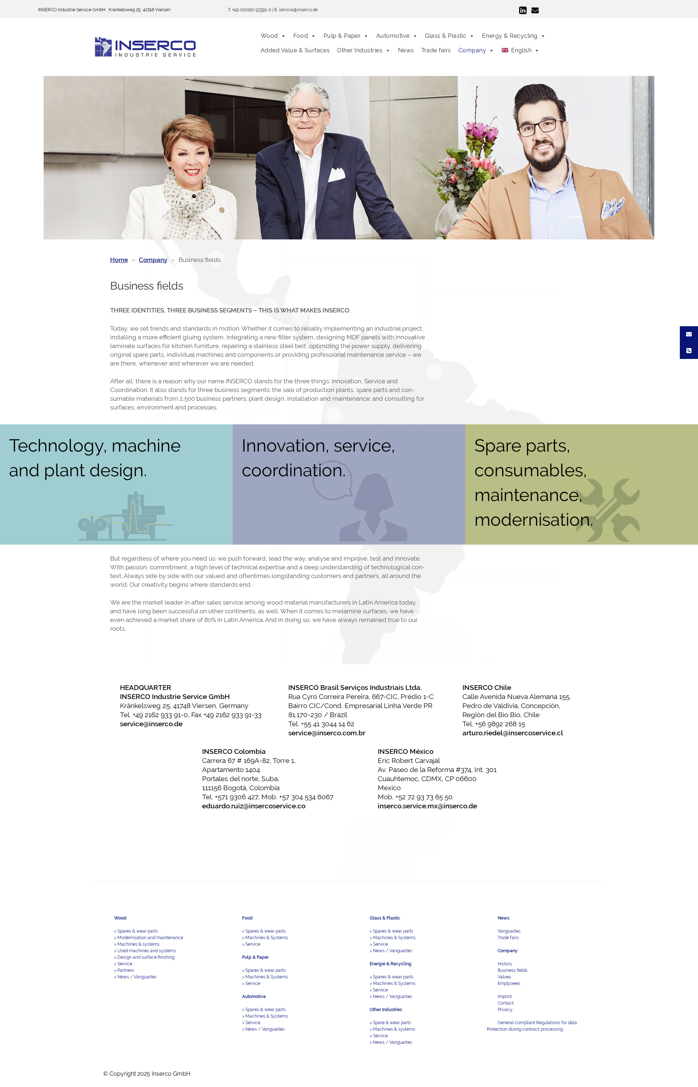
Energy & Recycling (510, 35)
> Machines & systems (137, 944)
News (406, 50)
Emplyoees (509, 983)
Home (119, 259)
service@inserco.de (298, 9)
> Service (123, 963)
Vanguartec (509, 931)
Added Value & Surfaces (295, 50)
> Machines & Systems (265, 937)
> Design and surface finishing (144, 957)
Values (504, 976)
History (505, 963)
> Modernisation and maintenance (148, 937)
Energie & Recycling (391, 963)
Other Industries (359, 50)
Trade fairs (436, 50)
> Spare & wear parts (390, 1022)
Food (300, 35)
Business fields (512, 970)
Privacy (505, 1009)
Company (472, 50)
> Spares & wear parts (136, 931)
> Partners (124, 970)
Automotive (393, 35)
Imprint (505, 996)
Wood (269, 35)
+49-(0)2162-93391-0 (251, 9)
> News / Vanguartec (135, 976)
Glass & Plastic (445, 35)
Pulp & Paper (342, 35)
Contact (506, 1003)
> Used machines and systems (145, 950)
